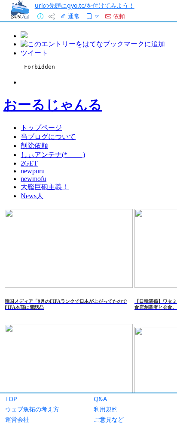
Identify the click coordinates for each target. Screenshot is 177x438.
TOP (11, 399)
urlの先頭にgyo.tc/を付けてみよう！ (84, 5)
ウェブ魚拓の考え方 (32, 409)
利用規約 (106, 409)
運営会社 (17, 419)
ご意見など (109, 419)
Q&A (100, 399)
